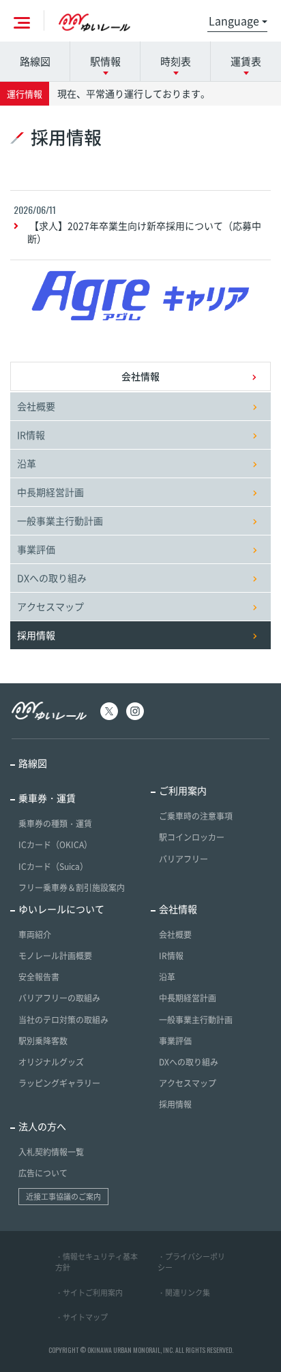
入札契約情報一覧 (51, 1152)
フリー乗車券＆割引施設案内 (71, 888)
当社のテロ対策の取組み (63, 1020)
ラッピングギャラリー (59, 1083)
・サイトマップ (81, 1317)
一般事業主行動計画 (60, 520)
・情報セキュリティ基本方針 (96, 1262)
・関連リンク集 (184, 1292)
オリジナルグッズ (51, 1062)
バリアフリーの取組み (59, 998)
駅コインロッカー (191, 837)
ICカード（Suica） (53, 866)
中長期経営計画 (50, 492)
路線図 (35, 61)
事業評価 (36, 549)
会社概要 (36, 406)
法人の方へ (42, 1126)
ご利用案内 (183, 790)
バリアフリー (183, 859)
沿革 (26, 463)
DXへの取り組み (52, 577)
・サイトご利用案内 (89, 1292)
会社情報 (140, 376)
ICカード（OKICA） (55, 845)
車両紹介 (34, 935)
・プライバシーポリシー (191, 1262)
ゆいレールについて (61, 909)
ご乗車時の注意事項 (196, 816)
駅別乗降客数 (43, 1041)
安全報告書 (38, 977)
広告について (43, 1173)
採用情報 (175, 1104)
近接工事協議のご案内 (63, 1196)
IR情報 (31, 434)
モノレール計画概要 (55, 956)
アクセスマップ (50, 606)
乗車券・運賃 (47, 798)
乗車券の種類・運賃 (55, 823)
